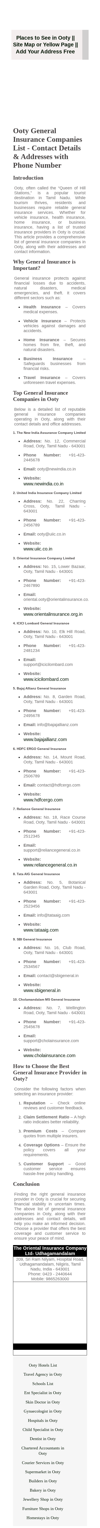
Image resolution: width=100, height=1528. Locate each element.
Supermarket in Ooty (42, 1471)
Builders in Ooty (43, 1481)
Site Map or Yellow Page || (45, 45)
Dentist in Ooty (43, 1438)
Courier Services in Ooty (43, 1462)
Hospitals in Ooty (43, 1420)
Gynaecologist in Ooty (43, 1411)
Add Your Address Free (45, 52)
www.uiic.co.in (37, 548)
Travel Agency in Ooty (42, 1374)
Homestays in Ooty (43, 1517)
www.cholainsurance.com (49, 1055)
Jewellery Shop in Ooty (43, 1499)
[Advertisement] (50, 91)
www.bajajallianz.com (45, 739)
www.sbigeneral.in (41, 990)
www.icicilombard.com (46, 679)
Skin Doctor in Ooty (43, 1402)
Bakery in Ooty (43, 1490)
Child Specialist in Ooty (43, 1429)
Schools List (42, 1383)
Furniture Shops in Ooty (42, 1508)
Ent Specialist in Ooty (42, 1392)
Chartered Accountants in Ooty (42, 1451)
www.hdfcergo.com (43, 799)
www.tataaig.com (41, 930)
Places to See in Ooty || (45, 38)
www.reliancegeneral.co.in (50, 864)
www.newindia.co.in (43, 483)
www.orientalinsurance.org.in (53, 614)
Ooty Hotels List (43, 1365)
